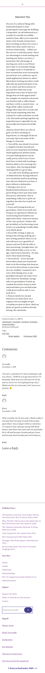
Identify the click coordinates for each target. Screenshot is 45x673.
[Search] (28, 610)
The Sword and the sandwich (15, 661)
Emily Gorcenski (9, 632)
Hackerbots (7, 639)
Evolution (33, 322)
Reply (4, 395)
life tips (5, 333)
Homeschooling (8, 324)
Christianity (6, 322)
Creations (25, 322)
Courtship (16, 322)
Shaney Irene (8, 625)
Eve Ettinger (7, 646)
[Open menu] (22, 4)
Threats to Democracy (12, 654)
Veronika (6, 364)
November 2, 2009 (9, 367)
